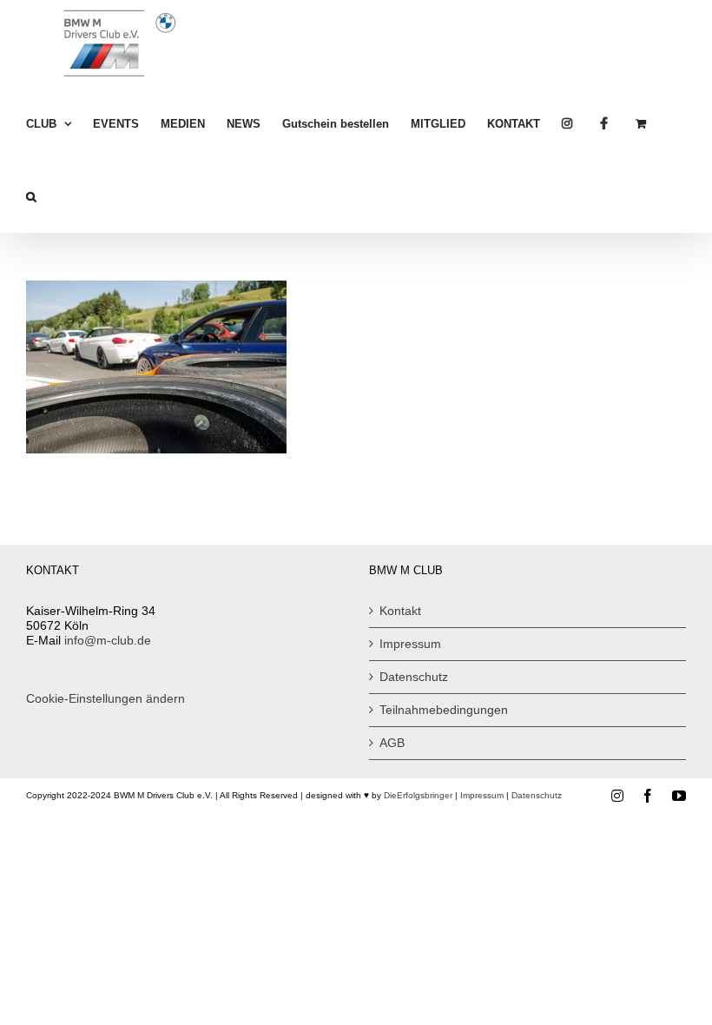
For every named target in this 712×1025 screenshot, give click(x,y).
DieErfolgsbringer (418, 795)
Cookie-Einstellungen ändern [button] (105, 698)
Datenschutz (413, 677)
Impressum (410, 644)
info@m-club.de (107, 640)
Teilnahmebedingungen (443, 710)
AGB (392, 743)
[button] (31, 196)
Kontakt (400, 611)
